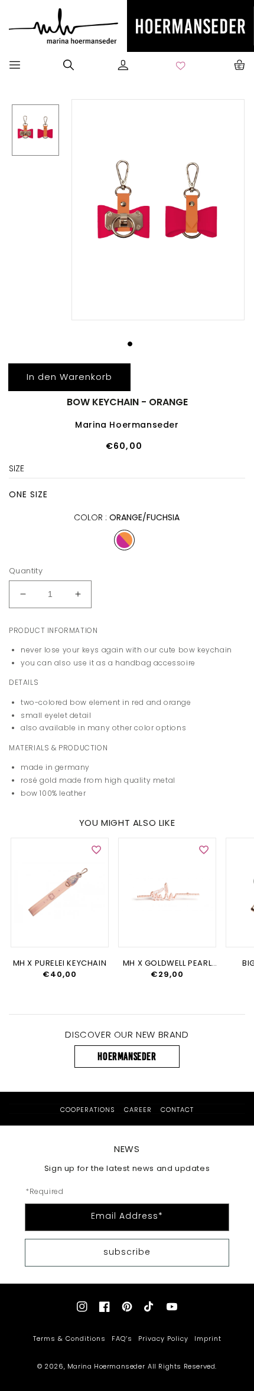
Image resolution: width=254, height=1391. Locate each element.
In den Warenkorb (69, 376)
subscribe (127, 1252)
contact (177, 1110)
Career (138, 1110)
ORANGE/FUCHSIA (124, 540)
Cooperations (87, 1110)
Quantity (26, 570)
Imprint (208, 1338)
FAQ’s (122, 1338)
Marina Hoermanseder (106, 1366)
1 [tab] (130, 344)
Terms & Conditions (69, 1338)
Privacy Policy (163, 1338)
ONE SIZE (28, 494)
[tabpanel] (156, 210)
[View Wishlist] (181, 65)
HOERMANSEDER (126, 1056)
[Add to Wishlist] (96, 850)
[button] (15, 65)
